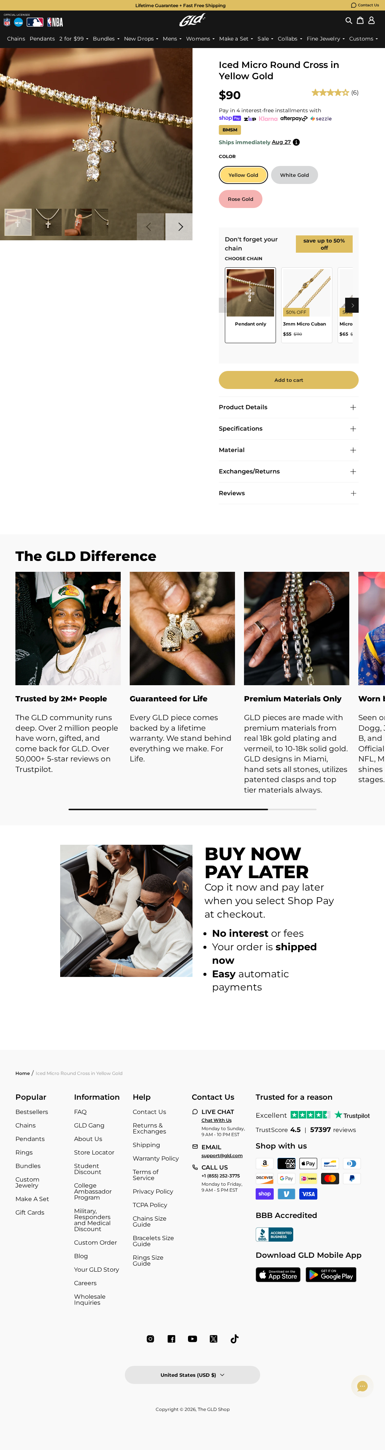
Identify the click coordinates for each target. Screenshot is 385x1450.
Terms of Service (145, 1175)
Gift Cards (29, 1212)
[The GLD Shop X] (213, 1338)
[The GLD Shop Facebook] (171, 1338)
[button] (349, 20)
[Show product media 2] (48, 222)
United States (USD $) (188, 1375)
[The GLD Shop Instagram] (150, 1338)
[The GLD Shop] (192, 20)
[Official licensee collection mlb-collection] (35, 22)
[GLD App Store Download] (278, 1275)
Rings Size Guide (148, 1260)
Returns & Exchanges (149, 1128)
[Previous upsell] (224, 305)
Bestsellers (31, 1111)
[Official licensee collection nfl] (7, 22)
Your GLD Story (96, 1269)
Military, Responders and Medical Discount (92, 1220)
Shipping (146, 1145)
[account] (371, 20)
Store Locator (94, 1152)
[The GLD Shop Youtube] (192, 1338)
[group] (180, 5)
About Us (88, 1139)
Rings (24, 1152)
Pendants (30, 1139)
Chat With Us (217, 1120)
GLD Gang (89, 1125)
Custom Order (95, 1242)
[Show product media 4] (108, 222)
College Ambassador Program (93, 1191)
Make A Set (32, 1199)
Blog (81, 1256)
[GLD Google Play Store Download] (331, 1275)
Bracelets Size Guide (153, 1241)
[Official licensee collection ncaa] (18, 22)
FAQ (80, 1111)
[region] (289, 308)
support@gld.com (222, 1155)
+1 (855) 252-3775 (221, 1176)
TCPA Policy (150, 1205)
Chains (25, 1125)
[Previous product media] (150, 226)
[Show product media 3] (78, 222)
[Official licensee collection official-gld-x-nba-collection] (55, 22)
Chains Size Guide (150, 1221)
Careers (85, 1283)
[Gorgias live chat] (362, 1386)
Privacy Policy (153, 1191)
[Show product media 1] (18, 222)
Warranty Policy (156, 1158)
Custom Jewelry (27, 1182)
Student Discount (88, 1169)
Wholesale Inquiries (90, 1299)
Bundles (28, 1166)
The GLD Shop (214, 1409)
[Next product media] (178, 226)
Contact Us (368, 5)
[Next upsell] (352, 305)
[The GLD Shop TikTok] (234, 1338)
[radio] (243, 175)
